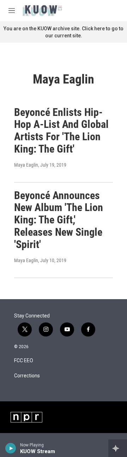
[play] (10, 448)
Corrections (27, 375)
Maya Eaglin (26, 165)
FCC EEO (23, 360)
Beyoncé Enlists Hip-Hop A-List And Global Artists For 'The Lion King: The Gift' (61, 130)
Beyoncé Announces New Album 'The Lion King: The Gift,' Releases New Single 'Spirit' (58, 220)
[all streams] (117, 448)
